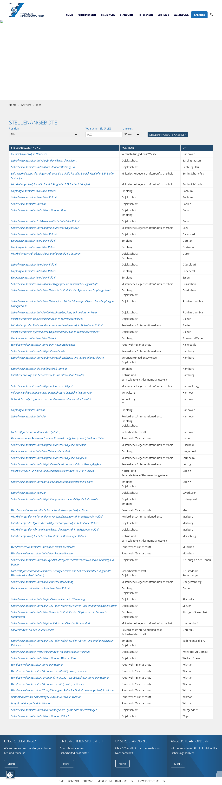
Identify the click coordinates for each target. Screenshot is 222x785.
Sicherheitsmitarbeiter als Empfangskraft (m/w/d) (39, 368)
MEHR (11, 764)
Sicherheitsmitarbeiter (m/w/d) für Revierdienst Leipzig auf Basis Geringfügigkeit (56, 464)
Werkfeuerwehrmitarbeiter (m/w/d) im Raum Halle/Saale (43, 344)
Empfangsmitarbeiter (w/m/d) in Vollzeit (33, 191)
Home (69, 15)
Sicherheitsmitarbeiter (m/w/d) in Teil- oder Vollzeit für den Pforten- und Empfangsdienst (61, 290)
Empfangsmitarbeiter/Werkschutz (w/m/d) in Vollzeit (40, 588)
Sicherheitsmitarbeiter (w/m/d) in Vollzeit (34, 197)
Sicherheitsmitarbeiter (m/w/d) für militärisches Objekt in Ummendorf (50, 623)
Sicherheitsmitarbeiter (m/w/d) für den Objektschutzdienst (44, 160)
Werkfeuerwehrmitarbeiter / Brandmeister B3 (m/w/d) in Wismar (47, 684)
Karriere (199, 15)
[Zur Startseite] (29, 10)
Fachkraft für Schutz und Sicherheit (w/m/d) (35, 432)
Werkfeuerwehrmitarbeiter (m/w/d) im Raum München (42, 553)
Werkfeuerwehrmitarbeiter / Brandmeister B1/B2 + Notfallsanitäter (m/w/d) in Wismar (60, 677)
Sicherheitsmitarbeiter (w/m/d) (28, 492)
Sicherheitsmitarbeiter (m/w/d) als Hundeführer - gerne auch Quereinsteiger (54, 710)
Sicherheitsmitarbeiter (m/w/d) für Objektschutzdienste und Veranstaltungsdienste (57, 357)
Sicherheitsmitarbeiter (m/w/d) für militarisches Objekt (42, 386)
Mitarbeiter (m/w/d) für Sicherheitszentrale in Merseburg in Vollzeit (48, 536)
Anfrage (163, 15)
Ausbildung (181, 15)
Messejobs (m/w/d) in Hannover (29, 154)
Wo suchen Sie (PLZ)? (98, 128)
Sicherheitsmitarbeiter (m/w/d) (28, 204)
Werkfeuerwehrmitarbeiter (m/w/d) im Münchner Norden (43, 547)
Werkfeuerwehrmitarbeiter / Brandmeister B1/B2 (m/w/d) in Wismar (49, 671)
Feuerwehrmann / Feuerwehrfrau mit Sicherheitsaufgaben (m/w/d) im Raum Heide (57, 438)
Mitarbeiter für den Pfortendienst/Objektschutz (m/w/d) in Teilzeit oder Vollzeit (55, 332)
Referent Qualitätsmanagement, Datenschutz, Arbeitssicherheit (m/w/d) (51, 392)
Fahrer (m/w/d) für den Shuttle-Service (32, 630)
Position (14, 128)
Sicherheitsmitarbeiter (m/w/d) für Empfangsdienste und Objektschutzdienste (54, 499)
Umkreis (128, 128)
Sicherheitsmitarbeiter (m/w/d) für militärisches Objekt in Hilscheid (48, 445)
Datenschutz (124, 781)
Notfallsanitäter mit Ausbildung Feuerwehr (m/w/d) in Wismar (46, 697)
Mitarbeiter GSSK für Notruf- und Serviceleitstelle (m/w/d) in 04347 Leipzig (52, 471)
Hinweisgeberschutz (151, 781)
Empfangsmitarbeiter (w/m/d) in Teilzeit (33, 338)
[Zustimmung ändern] (10, 775)
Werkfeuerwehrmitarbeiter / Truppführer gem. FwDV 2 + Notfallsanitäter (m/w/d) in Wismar (63, 690)
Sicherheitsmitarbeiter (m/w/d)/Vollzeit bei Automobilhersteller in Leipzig (52, 482)
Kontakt (73, 781)
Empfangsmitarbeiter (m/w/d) (28, 410)
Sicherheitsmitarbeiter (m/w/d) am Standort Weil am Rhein (44, 658)
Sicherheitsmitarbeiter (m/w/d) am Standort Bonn (39, 210)
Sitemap (88, 781)
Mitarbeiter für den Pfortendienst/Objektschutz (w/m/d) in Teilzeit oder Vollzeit (55, 523)
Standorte (126, 15)
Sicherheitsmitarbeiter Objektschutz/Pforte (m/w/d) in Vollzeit (45, 221)
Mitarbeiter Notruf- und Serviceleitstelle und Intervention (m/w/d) (47, 375)
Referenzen (146, 15)
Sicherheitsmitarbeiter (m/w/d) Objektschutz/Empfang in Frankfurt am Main (54, 312)
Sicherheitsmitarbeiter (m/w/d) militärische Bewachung (42, 582)
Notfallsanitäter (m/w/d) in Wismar (31, 703)
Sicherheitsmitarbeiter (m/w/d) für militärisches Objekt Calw (45, 228)
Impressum (104, 781)
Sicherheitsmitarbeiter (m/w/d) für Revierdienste (38, 351)
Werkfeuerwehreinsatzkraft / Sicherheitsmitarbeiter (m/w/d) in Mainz (50, 510)
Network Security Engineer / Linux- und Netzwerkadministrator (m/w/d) (51, 399)
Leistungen (108, 15)
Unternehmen (87, 15)
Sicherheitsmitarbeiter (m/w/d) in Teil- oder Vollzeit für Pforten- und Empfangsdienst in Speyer (64, 606)
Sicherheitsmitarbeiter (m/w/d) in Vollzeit (34, 234)
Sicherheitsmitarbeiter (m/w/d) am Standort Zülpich (40, 716)
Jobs (38, 105)
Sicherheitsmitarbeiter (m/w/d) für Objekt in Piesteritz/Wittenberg (48, 599)
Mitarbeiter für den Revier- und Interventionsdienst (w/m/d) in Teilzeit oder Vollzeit (57, 325)
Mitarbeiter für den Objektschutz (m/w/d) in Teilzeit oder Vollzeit (47, 319)
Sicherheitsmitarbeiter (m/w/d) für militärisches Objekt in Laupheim (49, 458)
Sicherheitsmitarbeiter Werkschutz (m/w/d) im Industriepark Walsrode (50, 652)
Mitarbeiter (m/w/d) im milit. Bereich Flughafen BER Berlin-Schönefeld (50, 184)
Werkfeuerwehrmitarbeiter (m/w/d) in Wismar (37, 664)
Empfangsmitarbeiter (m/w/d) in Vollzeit (33, 271)
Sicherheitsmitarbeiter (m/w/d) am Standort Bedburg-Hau (43, 167)
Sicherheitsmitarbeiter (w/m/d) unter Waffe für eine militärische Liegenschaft (54, 284)
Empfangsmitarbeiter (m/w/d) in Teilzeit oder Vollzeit (41, 451)
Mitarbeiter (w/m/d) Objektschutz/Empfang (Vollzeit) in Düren (45, 253)
